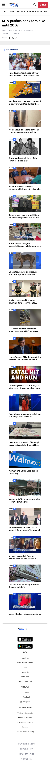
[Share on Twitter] (13, 38)
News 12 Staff (7, 30)
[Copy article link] (16, 38)
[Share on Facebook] (9, 38)
